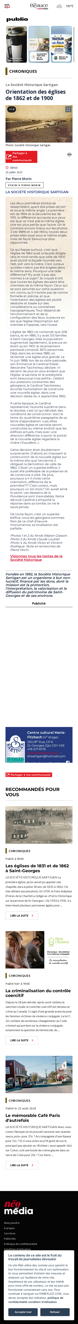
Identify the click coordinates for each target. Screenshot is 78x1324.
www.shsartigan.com (43, 752)
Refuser (55, 1311)
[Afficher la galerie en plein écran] (68, 109)
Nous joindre (12, 1222)
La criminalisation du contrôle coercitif (38, 993)
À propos (9, 1228)
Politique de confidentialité (20, 1244)
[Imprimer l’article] (69, 155)
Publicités (10, 1238)
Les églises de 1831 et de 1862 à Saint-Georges (37, 868)
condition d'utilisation (42, 1301)
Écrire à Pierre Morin (24, 185)
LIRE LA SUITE (19, 915)
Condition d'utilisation (17, 1249)
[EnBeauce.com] (18, 1206)
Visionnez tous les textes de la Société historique (36, 558)
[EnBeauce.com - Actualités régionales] (39, 6)
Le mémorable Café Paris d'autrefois (32, 1118)
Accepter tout (23, 1311)
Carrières (9, 1233)
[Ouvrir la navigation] (7, 6)
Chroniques (23, 71)
